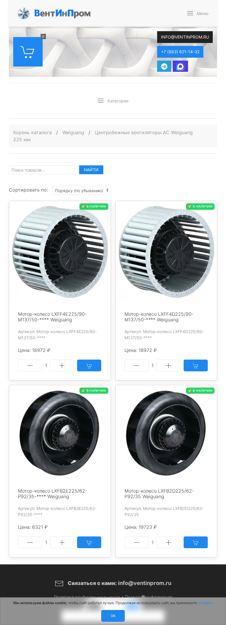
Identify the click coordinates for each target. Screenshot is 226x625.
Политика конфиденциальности (87, 596)
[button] (198, 13)
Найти (91, 169)
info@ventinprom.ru (185, 36)
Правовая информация (148, 596)
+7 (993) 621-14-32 (180, 51)
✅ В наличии (94, 206)
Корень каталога (32, 132)
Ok (113, 616)
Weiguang (74, 132)
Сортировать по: (28, 190)
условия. (205, 603)
